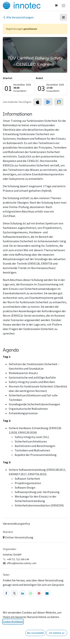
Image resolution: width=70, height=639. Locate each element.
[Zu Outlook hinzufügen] (48, 102)
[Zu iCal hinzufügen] (37, 102)
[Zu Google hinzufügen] (58, 102)
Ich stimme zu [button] (56, 633)
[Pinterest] (38, 593)
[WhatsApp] (30, 593)
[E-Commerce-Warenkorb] (56, 5)
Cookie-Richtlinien (13, 621)
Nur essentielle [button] (35, 633)
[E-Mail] (47, 593)
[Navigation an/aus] (63, 5)
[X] (14, 593)
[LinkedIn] (22, 593)
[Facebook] (6, 593)
